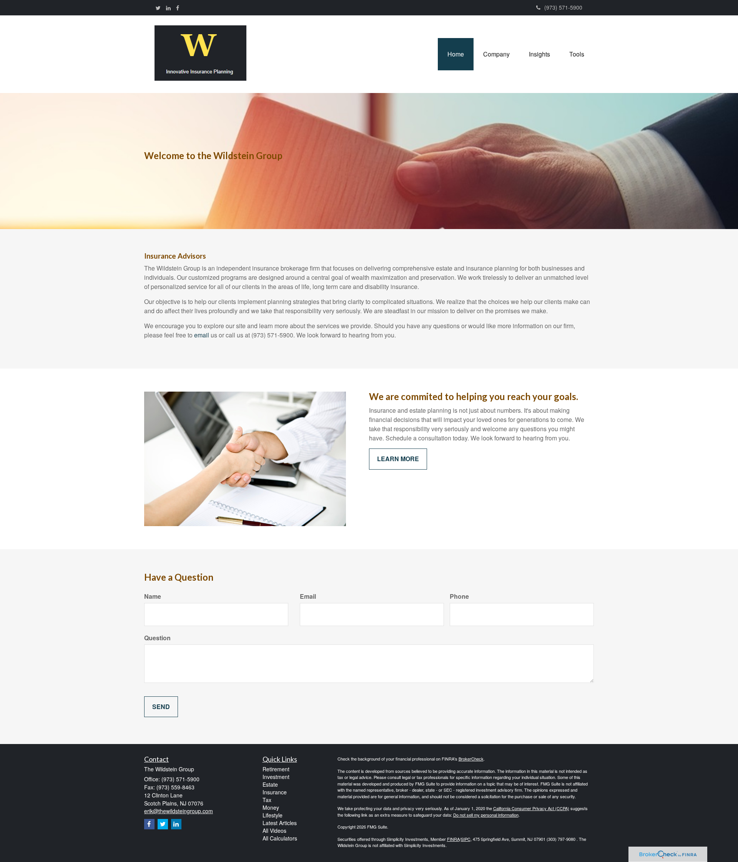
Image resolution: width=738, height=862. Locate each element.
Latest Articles (280, 823)
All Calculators (280, 838)
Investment (276, 777)
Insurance (275, 792)
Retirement (276, 769)
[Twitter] (158, 8)
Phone (459, 596)
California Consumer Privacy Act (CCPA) (531, 808)
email (201, 335)
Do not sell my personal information (486, 815)
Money (271, 807)
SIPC (465, 839)
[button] (496, 54)
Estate (270, 784)
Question (157, 638)
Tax (267, 800)
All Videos (274, 830)
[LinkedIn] (168, 8)
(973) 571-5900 (563, 7)
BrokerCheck (471, 759)
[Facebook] (177, 8)
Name (152, 596)
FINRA (453, 839)
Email (308, 596)
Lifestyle (273, 815)
